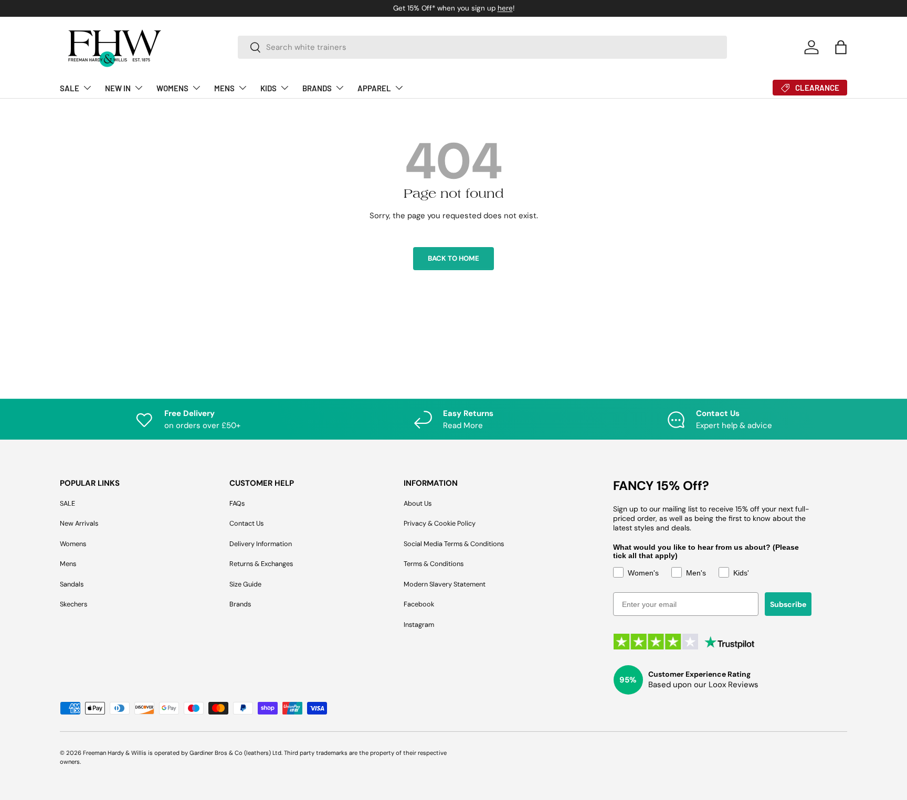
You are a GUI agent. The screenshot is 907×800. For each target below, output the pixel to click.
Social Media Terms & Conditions (454, 543)
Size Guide (245, 584)
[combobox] (482, 47)
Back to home (453, 258)
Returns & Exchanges (261, 563)
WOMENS (172, 88)
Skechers (73, 604)
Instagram (419, 624)
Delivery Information (260, 543)
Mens (68, 563)
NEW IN (118, 88)
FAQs (237, 503)
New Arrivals (79, 523)
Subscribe (788, 604)
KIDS (268, 88)
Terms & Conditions (433, 563)
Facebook (419, 604)
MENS (224, 88)
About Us (417, 503)
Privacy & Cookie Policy (440, 523)
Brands (240, 604)
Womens (73, 543)
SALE (69, 88)
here (326, 8)
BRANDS (317, 88)
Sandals (71, 584)
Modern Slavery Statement (445, 584)
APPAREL (374, 88)
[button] (840, 47)
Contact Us (246, 523)
